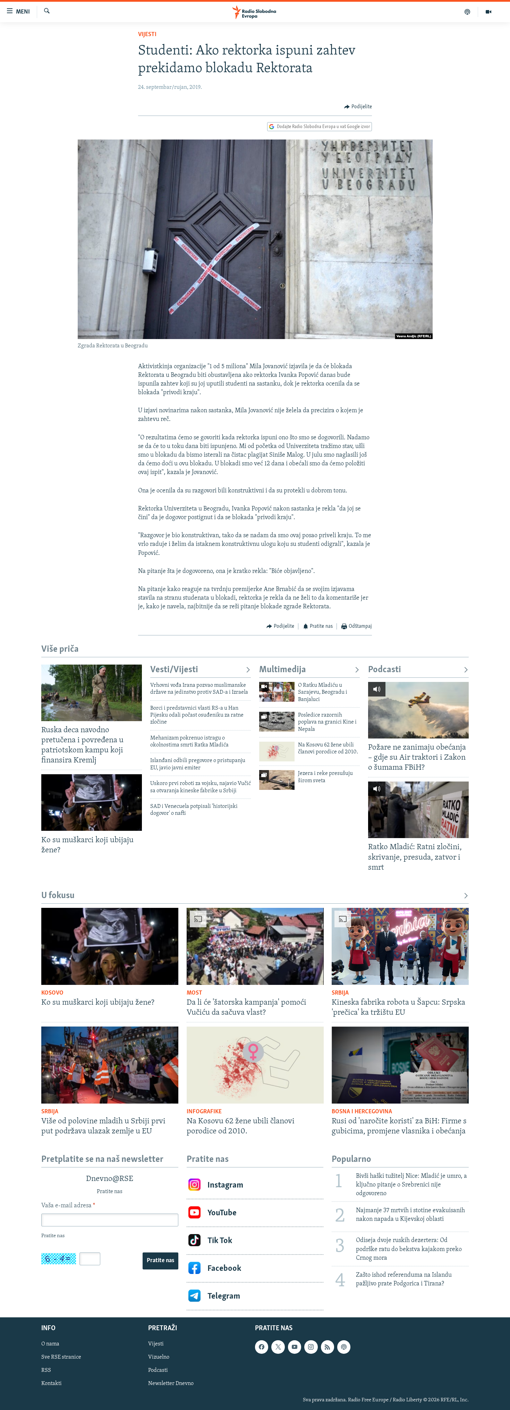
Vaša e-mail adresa (68, 1206)
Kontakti (51, 1384)
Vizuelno (158, 1357)
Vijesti (147, 35)
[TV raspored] (343, 1347)
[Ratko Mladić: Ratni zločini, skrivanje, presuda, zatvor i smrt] (418, 810)
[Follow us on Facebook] (261, 1347)
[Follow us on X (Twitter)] (277, 1347)
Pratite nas (160, 1261)
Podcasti (384, 670)
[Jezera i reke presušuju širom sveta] (277, 780)
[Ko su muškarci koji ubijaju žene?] (91, 802)
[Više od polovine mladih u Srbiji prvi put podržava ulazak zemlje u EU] (109, 1065)
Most (194, 993)
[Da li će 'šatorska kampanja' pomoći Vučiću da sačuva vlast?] (255, 946)
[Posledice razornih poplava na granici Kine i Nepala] (277, 722)
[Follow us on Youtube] (294, 1347)
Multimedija (282, 670)
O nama (50, 1344)
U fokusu (58, 896)
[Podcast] (467, 12)
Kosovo (52, 993)
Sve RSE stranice (61, 1357)
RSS (46, 1371)
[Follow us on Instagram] (310, 1347)
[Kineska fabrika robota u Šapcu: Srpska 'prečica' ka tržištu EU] (400, 946)
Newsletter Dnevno (171, 1384)
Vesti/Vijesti (174, 670)
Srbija (340, 993)
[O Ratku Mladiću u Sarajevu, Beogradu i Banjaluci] (277, 692)
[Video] (488, 12)
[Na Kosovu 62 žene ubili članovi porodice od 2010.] (277, 751)
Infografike (204, 1112)
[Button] (358, 106)
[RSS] (327, 1347)
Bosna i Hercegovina (362, 1112)
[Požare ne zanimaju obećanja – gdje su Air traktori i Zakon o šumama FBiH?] (418, 710)
